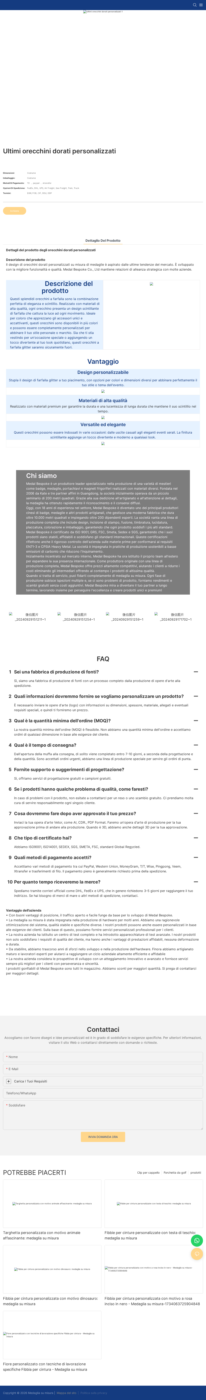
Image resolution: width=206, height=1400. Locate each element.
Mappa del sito (66, 1393)
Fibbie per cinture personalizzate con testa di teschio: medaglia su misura (150, 1235)
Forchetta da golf (175, 1172)
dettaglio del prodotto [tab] (103, 240)
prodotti (196, 1172)
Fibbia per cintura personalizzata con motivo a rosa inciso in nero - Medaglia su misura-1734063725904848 (152, 1301)
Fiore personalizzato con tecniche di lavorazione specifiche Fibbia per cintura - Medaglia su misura (45, 1367)
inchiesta (14, 211)
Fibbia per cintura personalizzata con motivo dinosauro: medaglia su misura (50, 1301)
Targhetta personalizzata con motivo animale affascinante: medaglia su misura (41, 1235)
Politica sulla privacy (93, 1393)
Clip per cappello (148, 1172)
